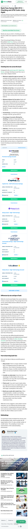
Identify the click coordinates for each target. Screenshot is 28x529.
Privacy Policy (10, 523)
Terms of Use (3, 523)
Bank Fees (10, 42)
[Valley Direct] (14, 265)
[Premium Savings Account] (14, 153)
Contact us (10, 520)
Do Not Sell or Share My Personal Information (20, 524)
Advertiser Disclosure (21, 147)
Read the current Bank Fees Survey (11, 30)
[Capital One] (14, 180)
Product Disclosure (14, 174)
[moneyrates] (6, 2)
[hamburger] (26, 2)
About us (3, 520)
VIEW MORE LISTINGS (14, 290)
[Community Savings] (14, 238)
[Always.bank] (14, 209)
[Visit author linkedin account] (15, 432)
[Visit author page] (3, 432)
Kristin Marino (19, 20)
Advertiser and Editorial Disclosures (20, 2)
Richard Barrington (8, 20)
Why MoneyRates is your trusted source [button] (8, 25)
